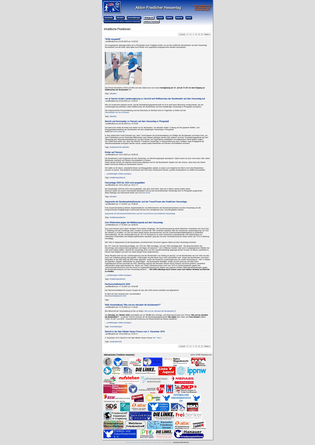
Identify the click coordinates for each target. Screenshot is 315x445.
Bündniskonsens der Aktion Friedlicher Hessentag (122, 21)
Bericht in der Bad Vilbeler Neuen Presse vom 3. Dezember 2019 (135, 331)
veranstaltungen (116, 327)
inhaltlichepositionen (117, 178)
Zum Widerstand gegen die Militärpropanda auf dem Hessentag (134, 222)
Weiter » (207, 34)
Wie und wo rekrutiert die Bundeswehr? (159, 311)
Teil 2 (159, 338)
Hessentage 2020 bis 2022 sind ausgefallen (125, 183)
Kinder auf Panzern (114, 152)
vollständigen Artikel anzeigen (119, 174)
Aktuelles (120, 18)
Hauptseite (108, 18)
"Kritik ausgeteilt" (113, 39)
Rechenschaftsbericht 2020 (117, 284)
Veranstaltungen (133, 18)
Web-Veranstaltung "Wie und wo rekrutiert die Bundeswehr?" (133, 305)
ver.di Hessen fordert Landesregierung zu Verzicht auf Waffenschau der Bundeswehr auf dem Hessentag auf (155, 98)
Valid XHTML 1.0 (146, 442)
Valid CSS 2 (157, 442)
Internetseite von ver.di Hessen (117, 112)
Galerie (169, 18)
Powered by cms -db (133, 442)
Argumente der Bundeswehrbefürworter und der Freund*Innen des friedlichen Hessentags (146, 202)
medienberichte (116, 147)
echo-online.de (119, 131)
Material (179, 18)
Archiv (188, 18)
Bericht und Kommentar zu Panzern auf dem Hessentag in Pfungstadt (137, 121)
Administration (167, 442)
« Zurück (182, 34)
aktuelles (113, 94)
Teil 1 (155, 338)
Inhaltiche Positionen (151, 21)
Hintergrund (148, 18)
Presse (160, 18)
